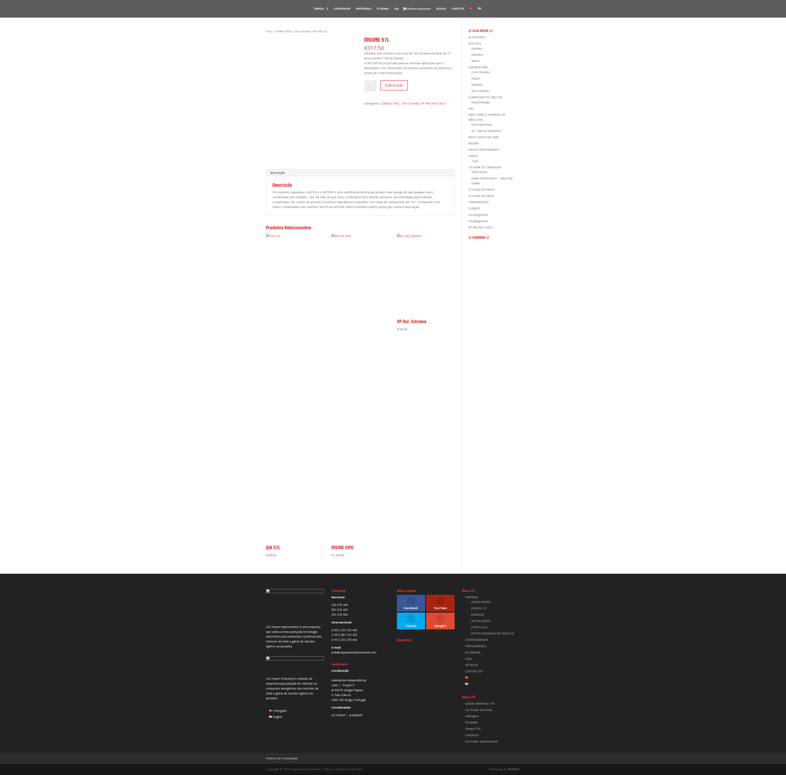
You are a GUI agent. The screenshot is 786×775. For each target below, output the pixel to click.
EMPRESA (319, 8)
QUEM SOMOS (481, 602)
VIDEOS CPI (479, 608)
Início (269, 31)
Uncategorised (478, 215)
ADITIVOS (474, 43)
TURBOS (474, 208)
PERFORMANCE (364, 8)
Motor (475, 61)
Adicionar (394, 85)
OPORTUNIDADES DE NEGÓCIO (492, 633)
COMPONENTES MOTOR (485, 97)
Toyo (474, 161)
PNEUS (473, 156)
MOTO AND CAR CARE (483, 137)
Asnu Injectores (481, 124)
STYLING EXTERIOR (481, 189)
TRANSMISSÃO (478, 202)
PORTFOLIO (479, 627)
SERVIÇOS (477, 614)
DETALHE (441, 8)
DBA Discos (479, 172)
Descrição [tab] (277, 173)
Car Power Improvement (481, 741)
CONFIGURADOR (341, 8)
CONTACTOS (457, 8)
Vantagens (472, 716)
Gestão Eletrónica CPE (480, 703)
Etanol (475, 78)
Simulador (471, 722)
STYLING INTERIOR (481, 196)
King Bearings (480, 102)
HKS (471, 108)
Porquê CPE (473, 729)
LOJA (396, 8)
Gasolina (477, 54)
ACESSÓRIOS (477, 37)
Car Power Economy (478, 710)
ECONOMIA (382, 8)
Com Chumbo (480, 72)
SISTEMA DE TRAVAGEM (484, 167)
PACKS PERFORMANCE (483, 150)
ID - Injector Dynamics (486, 131)
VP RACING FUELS (433, 103)
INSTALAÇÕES (480, 621)
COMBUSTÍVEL (283, 31)
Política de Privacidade (282, 758)
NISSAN (473, 143)
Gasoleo (476, 48)
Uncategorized (478, 221)
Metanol (476, 85)
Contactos (472, 735)
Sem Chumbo (302, 31)
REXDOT (514, 769)
